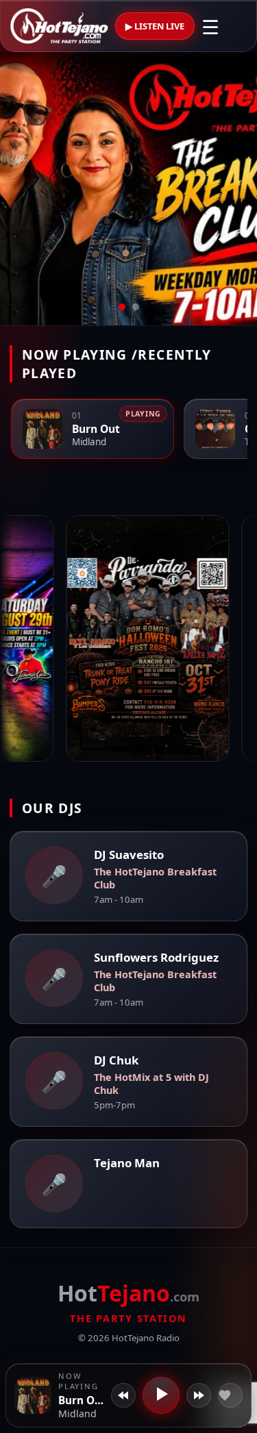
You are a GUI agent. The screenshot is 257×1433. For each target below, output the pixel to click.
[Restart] (123, 1395)
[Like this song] (230, 1395)
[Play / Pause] (161, 1395)
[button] (32, 1395)
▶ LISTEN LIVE (154, 26)
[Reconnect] (198, 1395)
